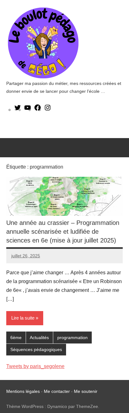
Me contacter (57, 391)
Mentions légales (23, 391)
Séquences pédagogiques (36, 349)
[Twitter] (17, 109)
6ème (16, 337)
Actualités (39, 337)
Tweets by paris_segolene (35, 366)
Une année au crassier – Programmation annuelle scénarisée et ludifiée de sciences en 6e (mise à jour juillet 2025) (62, 231)
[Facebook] (37, 109)
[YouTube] (27, 109)
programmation (72, 337)
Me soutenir (85, 391)
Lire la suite (22, 318)
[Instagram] (47, 109)
